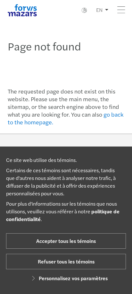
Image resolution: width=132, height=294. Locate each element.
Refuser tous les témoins (66, 261)
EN (99, 9)
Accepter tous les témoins (66, 241)
